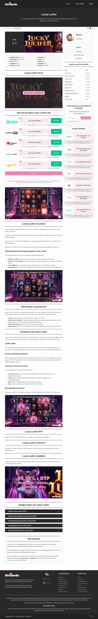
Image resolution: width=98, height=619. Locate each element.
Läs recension (57, 124)
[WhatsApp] (92, 28)
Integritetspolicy (63, 583)
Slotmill (21, 57)
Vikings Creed (68, 99)
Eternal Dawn (68, 81)
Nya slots (80, 579)
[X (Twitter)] (90, 28)
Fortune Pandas (69, 84)
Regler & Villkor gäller (52, 124)
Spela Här (56, 120)
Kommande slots (82, 581)
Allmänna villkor (63, 581)
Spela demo (79, 51)
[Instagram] (92, 616)
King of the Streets (69, 76)
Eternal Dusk (68, 87)
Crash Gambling (82, 583)
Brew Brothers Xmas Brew (71, 93)
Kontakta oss (62, 579)
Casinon (91, 3)
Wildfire (67, 96)
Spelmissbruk (62, 587)
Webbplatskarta (63, 591)
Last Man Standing (69, 90)
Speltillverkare (80, 3)
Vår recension (78, 58)
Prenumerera (85, 118)
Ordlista (61, 589)
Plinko (79, 585)
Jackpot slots (82, 589)
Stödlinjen (30, 124)
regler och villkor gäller (85, 142)
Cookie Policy (63, 585)
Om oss (61, 577)
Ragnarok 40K (68, 78)
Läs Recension (57, 146)
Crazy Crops (68, 73)
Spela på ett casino (79, 55)
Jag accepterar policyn (73, 121)
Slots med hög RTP (83, 591)
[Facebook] (87, 28)
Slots (68, 3)
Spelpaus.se (34, 124)
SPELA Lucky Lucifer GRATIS (33, 93)
